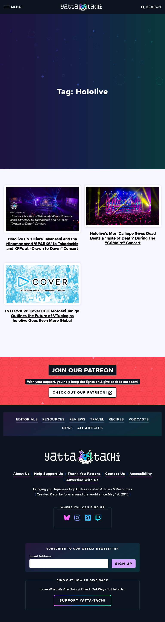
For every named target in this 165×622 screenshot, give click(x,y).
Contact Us (115, 473)
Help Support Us (48, 473)
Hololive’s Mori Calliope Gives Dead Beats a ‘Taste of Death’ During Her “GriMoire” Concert (123, 238)
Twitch (98, 517)
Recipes (116, 419)
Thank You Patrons (84, 473)
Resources (53, 419)
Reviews (77, 419)
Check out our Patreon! (80, 392)
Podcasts (139, 419)
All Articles (90, 428)
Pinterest (87, 517)
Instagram (77, 517)
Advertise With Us (82, 479)
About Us (21, 473)
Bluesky (66, 517)
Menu (16, 6)
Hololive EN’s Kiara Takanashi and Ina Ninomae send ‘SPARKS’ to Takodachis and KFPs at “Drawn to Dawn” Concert (42, 243)
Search (153, 6)
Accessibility (141, 473)
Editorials (27, 419)
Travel (97, 419)
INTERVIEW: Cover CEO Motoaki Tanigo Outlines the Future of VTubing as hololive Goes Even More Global (42, 315)
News (67, 428)
